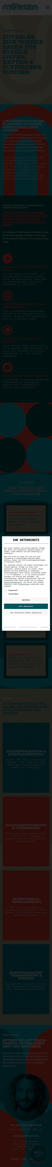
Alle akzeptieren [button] (26, 606)
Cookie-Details (10, 627)
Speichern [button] (26, 600)
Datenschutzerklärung (13, 582)
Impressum (44, 627)
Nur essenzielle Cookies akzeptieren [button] (26, 613)
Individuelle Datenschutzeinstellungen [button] (26, 619)
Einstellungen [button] (24, 584)
